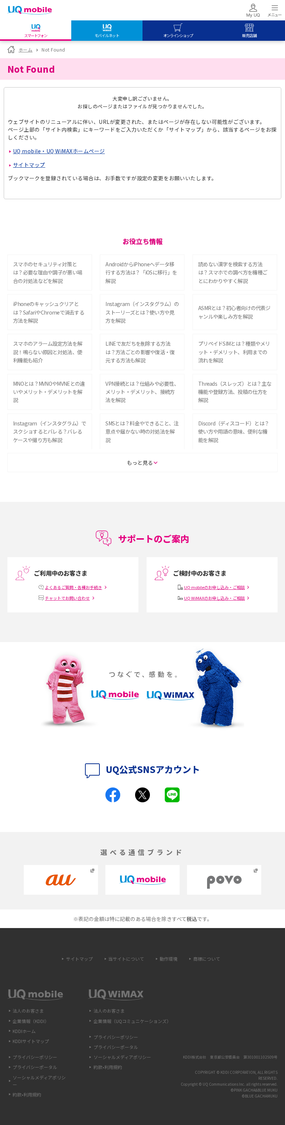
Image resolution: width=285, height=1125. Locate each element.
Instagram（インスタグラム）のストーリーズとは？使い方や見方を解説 (142, 312)
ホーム (25, 49)
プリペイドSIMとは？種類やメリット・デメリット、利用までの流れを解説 (234, 352)
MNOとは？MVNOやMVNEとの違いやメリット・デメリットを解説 (49, 392)
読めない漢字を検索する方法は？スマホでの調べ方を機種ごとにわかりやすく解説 (232, 272)
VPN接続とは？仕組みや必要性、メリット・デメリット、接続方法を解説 (142, 392)
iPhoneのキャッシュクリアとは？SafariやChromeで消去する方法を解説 (48, 312)
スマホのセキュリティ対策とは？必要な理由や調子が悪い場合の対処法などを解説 (47, 272)
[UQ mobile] (29, 11)
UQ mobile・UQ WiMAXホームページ (59, 151)
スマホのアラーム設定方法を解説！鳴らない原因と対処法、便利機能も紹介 (47, 352)
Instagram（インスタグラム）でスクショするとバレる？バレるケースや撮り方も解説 (49, 432)
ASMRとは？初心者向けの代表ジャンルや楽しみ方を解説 (234, 312)
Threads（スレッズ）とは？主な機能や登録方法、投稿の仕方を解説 (234, 392)
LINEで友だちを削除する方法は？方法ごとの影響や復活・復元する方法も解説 (139, 352)
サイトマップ (29, 164)
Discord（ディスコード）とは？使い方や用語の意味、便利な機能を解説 (233, 432)
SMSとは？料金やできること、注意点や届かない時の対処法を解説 (141, 432)
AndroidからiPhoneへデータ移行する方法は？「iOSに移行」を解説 (141, 272)
